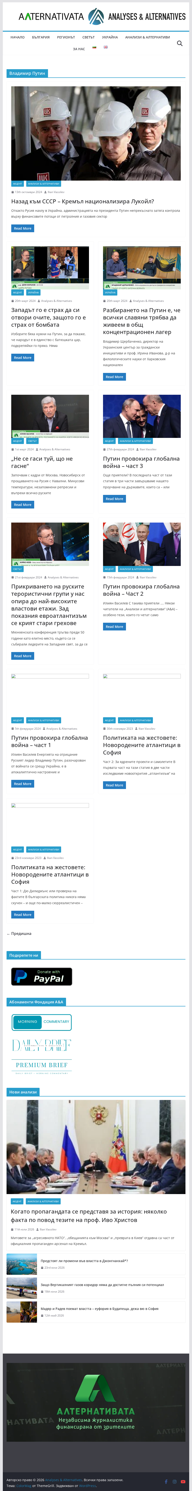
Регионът (66, 37)
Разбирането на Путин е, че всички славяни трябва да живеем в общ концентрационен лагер (142, 321)
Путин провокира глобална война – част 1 (49, 741)
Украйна (110, 37)
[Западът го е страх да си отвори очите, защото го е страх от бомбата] (50, 267)
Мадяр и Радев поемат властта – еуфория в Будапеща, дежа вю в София (100, 1308)
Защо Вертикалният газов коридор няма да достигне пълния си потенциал (102, 1284)
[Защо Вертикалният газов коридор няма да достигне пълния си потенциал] (22, 1288)
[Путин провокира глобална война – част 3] (142, 416)
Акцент (17, 183)
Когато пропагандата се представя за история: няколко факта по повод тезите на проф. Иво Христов (89, 1215)
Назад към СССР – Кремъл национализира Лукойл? (82, 201)
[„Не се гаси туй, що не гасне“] (50, 416)
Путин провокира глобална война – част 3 (141, 462)
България (41, 37)
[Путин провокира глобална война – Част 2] (142, 544)
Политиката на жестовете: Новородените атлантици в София (142, 745)
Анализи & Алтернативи (147, 37)
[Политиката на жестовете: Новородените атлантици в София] (142, 695)
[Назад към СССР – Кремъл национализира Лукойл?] (96, 133)
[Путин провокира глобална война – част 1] (50, 695)
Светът (88, 37)
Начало (18, 37)
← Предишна (19, 933)
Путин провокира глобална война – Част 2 (141, 589)
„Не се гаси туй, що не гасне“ (42, 462)
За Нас (79, 49)
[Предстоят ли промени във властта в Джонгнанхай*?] (22, 1264)
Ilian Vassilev (56, 192)
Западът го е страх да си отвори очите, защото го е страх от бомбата (48, 317)
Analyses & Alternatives (56, 301)
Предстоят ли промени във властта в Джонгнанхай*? (84, 1261)
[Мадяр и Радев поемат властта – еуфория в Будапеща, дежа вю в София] (22, 1312)
